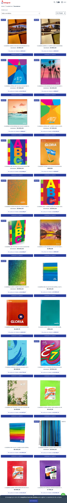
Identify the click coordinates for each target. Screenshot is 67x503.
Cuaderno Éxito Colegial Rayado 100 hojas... (50, 367)
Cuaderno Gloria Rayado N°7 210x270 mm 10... (17, 206)
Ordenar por (4, 10)
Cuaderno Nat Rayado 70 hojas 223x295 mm (17, 407)
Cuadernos (9, 6)
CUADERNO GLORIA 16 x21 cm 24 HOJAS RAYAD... (50, 166)
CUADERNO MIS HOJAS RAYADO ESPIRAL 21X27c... (50, 287)
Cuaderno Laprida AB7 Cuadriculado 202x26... (50, 126)
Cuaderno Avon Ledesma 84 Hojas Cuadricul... (17, 126)
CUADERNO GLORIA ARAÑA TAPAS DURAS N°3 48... (50, 407)
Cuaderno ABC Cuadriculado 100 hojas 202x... (50, 206)
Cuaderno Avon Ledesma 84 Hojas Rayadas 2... (50, 86)
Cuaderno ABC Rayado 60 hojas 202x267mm (17, 246)
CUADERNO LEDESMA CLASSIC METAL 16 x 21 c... (50, 447)
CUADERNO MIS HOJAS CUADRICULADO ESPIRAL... (17, 447)
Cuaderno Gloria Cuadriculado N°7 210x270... (17, 287)
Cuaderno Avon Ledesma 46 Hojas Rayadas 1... (50, 246)
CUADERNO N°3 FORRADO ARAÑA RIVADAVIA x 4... (50, 487)
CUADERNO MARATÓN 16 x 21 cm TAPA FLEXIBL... (50, 327)
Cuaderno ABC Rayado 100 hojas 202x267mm (17, 166)
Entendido (33, 501)
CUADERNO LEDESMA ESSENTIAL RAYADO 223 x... (17, 367)
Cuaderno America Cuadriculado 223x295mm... (50, 46)
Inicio (2, 6)
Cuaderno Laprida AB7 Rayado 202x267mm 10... (17, 86)
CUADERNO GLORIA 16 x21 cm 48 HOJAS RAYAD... (17, 327)
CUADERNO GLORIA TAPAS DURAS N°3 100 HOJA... (17, 487)
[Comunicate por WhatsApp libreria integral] (63, 495)
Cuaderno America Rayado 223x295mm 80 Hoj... (17, 46)
